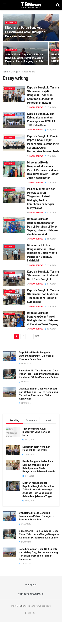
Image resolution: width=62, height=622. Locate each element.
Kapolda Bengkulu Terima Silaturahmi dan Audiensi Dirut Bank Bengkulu (43, 275)
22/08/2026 (51, 239)
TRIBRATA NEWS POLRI (31, 594)
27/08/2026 (51, 107)
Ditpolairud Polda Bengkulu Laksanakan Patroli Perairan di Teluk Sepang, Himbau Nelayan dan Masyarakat (42, 226)
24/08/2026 (51, 182)
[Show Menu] (4, 5)
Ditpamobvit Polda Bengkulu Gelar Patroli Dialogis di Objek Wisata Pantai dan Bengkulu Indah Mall (42, 253)
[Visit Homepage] (30, 5)
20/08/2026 (51, 306)
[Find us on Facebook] (25, 613)
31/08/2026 (25, 363)
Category (15, 72)
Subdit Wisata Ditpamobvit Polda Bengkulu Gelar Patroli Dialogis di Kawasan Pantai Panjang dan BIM (24, 58)
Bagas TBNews (36, 107)
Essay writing (28, 72)
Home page (30, 584)
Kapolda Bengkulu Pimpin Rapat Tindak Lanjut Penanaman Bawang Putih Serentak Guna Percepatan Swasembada (43, 144)
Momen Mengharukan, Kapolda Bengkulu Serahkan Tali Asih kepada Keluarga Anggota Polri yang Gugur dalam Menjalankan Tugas (38, 490)
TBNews (23, 606)
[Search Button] (57, 5)
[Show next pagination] (44, 336)
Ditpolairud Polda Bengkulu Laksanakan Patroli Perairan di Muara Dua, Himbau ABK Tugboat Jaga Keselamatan (43, 170)
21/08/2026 (51, 284)
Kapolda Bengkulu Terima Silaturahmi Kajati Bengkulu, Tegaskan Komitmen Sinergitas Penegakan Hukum (43, 95)
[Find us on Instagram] (29, 613)
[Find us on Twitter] (34, 613)
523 (37, 336)
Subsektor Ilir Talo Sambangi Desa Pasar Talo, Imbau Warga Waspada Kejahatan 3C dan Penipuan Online (39, 374)
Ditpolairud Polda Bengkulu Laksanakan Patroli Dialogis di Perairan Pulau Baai (25, 32)
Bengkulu (11, 22)
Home (5, 72)
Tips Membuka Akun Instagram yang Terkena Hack (36, 432)
